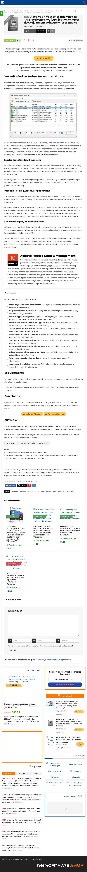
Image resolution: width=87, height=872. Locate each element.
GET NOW (80, 744)
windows (70, 491)
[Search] (83, 2)
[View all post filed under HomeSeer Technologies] (54, 764)
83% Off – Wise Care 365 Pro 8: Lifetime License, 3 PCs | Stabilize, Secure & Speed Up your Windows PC (21, 706)
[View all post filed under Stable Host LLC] (54, 771)
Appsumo (59, 714)
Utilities (13, 11)
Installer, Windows (33, 414)
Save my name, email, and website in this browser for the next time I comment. (42, 646)
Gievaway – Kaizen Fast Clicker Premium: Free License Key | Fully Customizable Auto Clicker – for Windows (43, 531)
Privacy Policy (24, 859)
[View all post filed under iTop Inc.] (54, 777)
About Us (4, 859)
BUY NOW (45, 58)
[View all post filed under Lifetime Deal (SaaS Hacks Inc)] (75, 784)
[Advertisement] (22, 747)
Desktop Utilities (23, 11)
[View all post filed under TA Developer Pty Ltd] (54, 784)
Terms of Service (13, 859)
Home (6, 11)
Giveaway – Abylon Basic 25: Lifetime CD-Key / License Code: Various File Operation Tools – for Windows (69, 722)
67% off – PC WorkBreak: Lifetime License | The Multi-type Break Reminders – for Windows (15, 578)
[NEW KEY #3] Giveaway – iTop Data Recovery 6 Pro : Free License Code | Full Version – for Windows (21, 847)
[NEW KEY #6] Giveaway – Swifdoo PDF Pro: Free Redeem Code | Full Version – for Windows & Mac (21, 811)
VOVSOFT (39, 26)
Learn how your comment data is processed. (53, 660)
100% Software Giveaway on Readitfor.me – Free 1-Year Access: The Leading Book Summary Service (67, 704)
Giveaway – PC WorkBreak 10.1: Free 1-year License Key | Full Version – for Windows (70, 530)
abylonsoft (59, 732)
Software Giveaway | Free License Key (51, 491)
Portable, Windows (56, 414)
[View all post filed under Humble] (75, 777)
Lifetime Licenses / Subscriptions (23, 491)
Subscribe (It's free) (65, 684)
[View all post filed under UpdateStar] (75, 771)
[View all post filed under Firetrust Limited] (75, 764)
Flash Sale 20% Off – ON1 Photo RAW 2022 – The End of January (68, 738)
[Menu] (2, 2)
